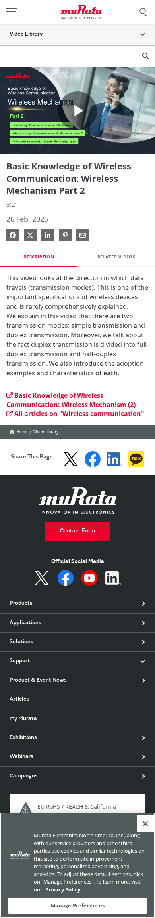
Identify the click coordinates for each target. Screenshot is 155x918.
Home (21, 432)
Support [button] (20, 661)
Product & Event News (38, 680)
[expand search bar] (145, 52)
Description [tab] (38, 257)
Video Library (45, 432)
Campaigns (24, 776)
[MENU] (12, 12)
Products (21, 603)
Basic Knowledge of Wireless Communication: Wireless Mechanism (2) (71, 400)
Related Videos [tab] (116, 257)
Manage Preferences (77, 905)
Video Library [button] (26, 34)
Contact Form (77, 531)
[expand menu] (11, 56)
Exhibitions (23, 738)
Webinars (21, 757)
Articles (19, 699)
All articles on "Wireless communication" (79, 413)
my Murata (23, 719)
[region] (77, 865)
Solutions (21, 642)
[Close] (145, 823)
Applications (25, 623)
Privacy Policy (62, 889)
